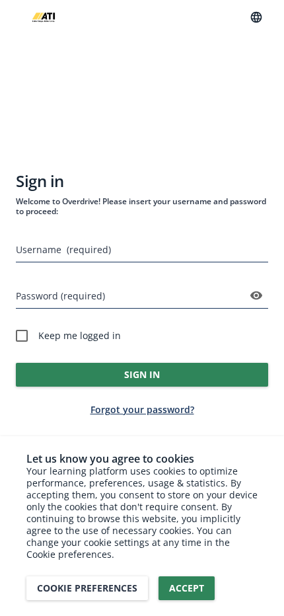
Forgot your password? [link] (142, 409)
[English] (256, 17)
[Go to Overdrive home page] (44, 17)
